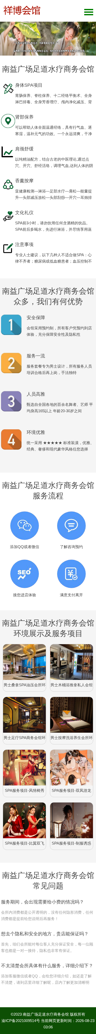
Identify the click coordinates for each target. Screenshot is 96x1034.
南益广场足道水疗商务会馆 (46, 1014)
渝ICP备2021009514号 (21, 1020)
